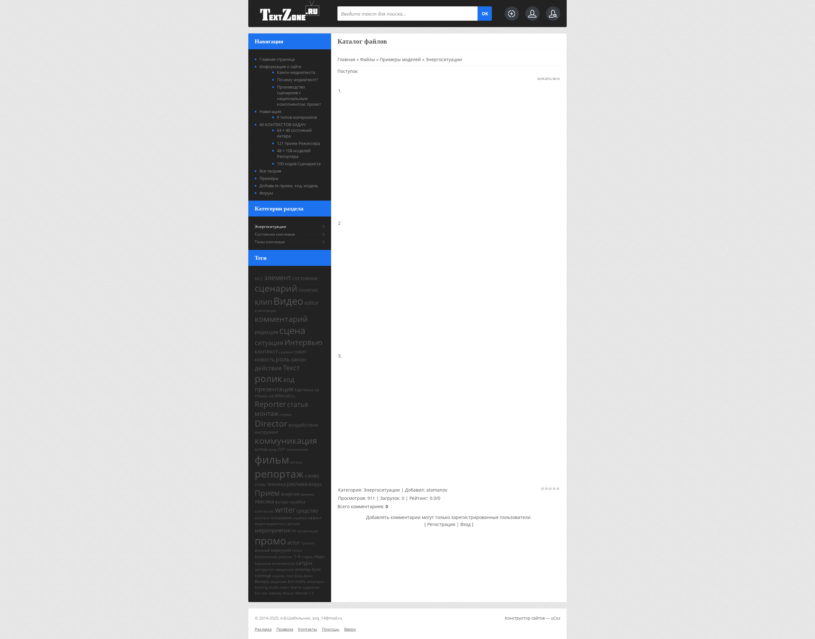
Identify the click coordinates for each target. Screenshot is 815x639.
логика (296, 462)
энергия (290, 494)
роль (283, 359)
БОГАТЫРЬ (297, 581)
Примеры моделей (400, 59)
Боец (298, 576)
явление (307, 494)
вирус (315, 484)
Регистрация (441, 524)
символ (286, 352)
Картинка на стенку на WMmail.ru (287, 393)
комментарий (281, 318)
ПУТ (281, 449)
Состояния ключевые (275, 234)
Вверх (350, 629)
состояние (305, 278)
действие (268, 368)
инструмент (266, 432)
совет (300, 351)
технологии (297, 449)
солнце (263, 575)
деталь (293, 523)
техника (276, 484)
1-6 (297, 556)
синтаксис (264, 511)
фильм (272, 459)
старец (307, 557)
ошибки (300, 518)
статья (297, 404)
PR (294, 531)
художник (311, 587)
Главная (346, 59)
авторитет (264, 569)
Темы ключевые (270, 242)
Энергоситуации (270, 226)
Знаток (296, 587)
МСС (259, 278)
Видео (288, 301)
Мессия (301, 593)
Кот (258, 593)
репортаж (279, 473)
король (278, 576)
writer (285, 510)
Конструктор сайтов (525, 618)
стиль (260, 484)
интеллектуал (283, 563)
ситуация (269, 342)
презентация (274, 389)
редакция (266, 332)
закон (298, 359)
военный (262, 550)
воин (308, 576)
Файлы (367, 59)
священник (284, 569)
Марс (319, 556)
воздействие (303, 425)
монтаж (267, 413)
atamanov (436, 490)
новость (265, 359)
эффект (315, 518)
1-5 (311, 593)
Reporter (270, 404)
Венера (262, 581)
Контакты (307, 629)
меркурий (281, 550)
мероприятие (273, 530)
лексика (264, 501)
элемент (277, 277)
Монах (288, 593)
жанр (272, 449)
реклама (297, 483)
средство (307, 510)
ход (288, 379)
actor (293, 542)
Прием (267, 492)
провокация (307, 531)
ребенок (285, 557)
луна (316, 569)
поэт (290, 576)
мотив (261, 449)
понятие (308, 290)
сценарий (276, 288)
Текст (291, 367)
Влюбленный (266, 557)
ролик (268, 378)
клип (264, 301)
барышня (263, 563)
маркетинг (276, 523)
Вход (465, 524)
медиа (260, 524)
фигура (281, 502)
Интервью (303, 342)
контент (262, 518)
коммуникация (286, 440)
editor (311, 302)
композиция (265, 311)
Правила (284, 629)
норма (286, 414)
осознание (281, 518)
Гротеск (307, 543)
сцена (292, 330)
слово (312, 475)
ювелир (275, 593)
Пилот (297, 550)
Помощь (330, 629)
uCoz (555, 618)
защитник (278, 581)
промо (270, 540)
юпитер (302, 569)
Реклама (263, 629)
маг (265, 593)
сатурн (304, 562)
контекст (266, 351)
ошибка (297, 502)
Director (271, 423)
